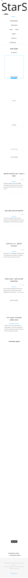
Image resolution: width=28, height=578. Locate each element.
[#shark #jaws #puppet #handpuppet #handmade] (14, 398)
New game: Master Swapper (14, 211)
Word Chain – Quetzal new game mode (14, 280)
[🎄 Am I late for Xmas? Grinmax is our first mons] (14, 485)
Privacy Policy (16, 568)
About (14, 34)
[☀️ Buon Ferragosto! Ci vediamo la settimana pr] (14, 355)
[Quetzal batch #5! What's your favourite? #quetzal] (14, 528)
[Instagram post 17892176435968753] (14, 420)
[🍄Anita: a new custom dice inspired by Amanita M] (14, 507)
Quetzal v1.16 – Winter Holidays (14, 245)
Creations (14, 25)
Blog (11, 29)
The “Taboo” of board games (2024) (14, 319)
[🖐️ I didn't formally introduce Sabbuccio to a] (14, 463)
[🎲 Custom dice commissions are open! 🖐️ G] (14, 442)
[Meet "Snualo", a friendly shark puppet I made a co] (14, 377)
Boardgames (14, 21)
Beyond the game (14, 323)
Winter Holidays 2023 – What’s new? (14, 175)
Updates (14, 181)
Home (13, 16)
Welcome (6, 566)
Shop (16, 29)
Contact (14, 38)
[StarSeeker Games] (14, 7)
